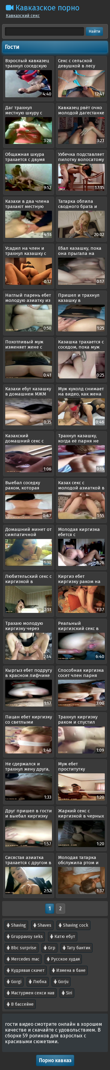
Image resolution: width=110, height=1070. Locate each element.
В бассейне (22, 1004)
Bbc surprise (23, 947)
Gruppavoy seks (26, 936)
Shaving (18, 925)
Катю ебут (64, 936)
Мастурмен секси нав (32, 993)
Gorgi (15, 981)
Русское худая (65, 959)
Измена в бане (70, 970)
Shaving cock (75, 925)
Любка (39, 981)
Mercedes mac (24, 959)
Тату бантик (78, 947)
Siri (68, 993)
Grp (51, 947)
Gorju (62, 981)
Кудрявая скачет (27, 970)
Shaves (43, 925)
